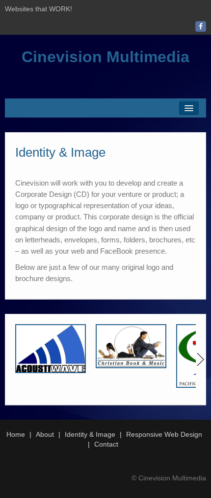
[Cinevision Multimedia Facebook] (200, 26)
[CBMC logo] (131, 346)
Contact (106, 444)
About (45, 434)
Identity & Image (90, 434)
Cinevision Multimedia (105, 57)
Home (15, 434)
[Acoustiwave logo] (50, 348)
